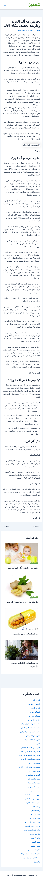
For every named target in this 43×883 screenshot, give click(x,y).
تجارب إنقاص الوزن (33, 720)
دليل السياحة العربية (32, 802)
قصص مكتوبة (35, 846)
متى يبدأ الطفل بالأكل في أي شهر (23, 567)
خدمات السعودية (34, 783)
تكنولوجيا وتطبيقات (33, 775)
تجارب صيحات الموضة (31, 739)
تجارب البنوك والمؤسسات (30, 724)
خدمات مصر (35, 791)
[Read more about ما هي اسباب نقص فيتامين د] (21, 619)
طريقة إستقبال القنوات (31, 822)
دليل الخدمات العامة (32, 795)
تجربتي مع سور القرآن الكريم (29, 767)
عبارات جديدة (35, 834)
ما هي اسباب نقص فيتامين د (25, 633)
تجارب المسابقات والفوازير (30, 732)
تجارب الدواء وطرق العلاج (30, 728)
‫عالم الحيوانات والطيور (31, 830)
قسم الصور (36, 842)
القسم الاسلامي (34, 704)
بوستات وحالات (34, 716)
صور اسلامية (35, 814)
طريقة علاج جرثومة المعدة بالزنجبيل (21, 602)
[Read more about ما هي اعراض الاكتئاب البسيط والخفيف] (21, 650)
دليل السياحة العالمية (32, 799)
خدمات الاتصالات (34, 779)
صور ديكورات (35, 818)
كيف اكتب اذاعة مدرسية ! (30, 854)
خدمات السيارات (34, 787)
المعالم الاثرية (35, 712)
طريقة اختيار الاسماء (32, 826)
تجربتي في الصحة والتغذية (30, 759)
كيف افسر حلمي (34, 850)
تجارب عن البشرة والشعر (30, 747)
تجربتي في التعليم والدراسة (30, 751)
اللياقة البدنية (35, 708)
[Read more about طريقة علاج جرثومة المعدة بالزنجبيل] (21, 586)
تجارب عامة (36, 743)
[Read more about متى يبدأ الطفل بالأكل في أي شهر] (21, 553)
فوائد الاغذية (35, 838)
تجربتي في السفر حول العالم (29, 755)
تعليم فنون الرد (34, 771)
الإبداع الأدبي (35, 700)
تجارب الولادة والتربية (32, 736)
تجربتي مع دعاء (34, 763)
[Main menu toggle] (4, 4)
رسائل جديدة (35, 806)
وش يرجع (36, 862)
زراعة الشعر (35, 810)
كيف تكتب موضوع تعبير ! (31, 858)
